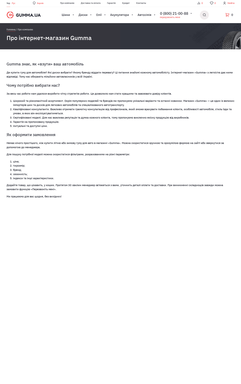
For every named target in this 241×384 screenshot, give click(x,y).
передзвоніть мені (170, 17)
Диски (83, 15)
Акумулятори (119, 15)
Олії (99, 15)
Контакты (141, 3)
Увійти (230, 3)
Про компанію (67, 3)
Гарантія (111, 3)
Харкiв (40, 3)
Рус (13, 3)
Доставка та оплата (90, 3)
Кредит (126, 3)
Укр (8, 3)
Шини (66, 15)
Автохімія (144, 15)
